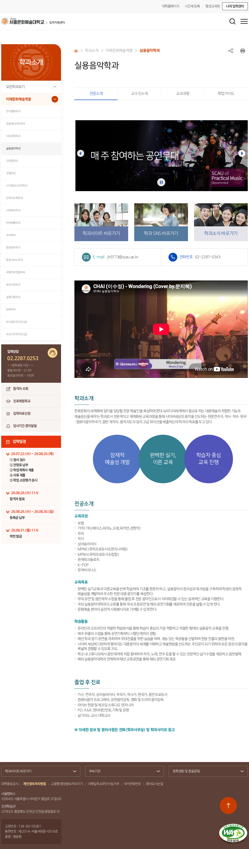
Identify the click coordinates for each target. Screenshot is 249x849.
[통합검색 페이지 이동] (232, 21)
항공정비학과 (13, 247)
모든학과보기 (15, 87)
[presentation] (80, 153)
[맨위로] (228, 805)
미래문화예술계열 (18, 99)
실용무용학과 (13, 297)
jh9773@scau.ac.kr (122, 257)
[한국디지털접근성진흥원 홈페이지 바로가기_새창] (233, 834)
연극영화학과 (13, 111)
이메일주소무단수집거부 (103, 784)
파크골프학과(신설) (16, 321)
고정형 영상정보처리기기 (67, 784)
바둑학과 (11, 309)
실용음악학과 (13, 148)
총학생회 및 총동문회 (186, 771)
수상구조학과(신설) (16, 334)
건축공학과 (12, 160)
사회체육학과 (13, 136)
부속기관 (94, 771)
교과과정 (182, 94)
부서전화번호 (132, 784)
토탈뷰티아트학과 (15, 123)
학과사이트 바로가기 (18, 771)
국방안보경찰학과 (15, 272)
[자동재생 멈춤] (161, 182)
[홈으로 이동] (76, 51)
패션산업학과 (13, 284)
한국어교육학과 (14, 198)
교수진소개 (139, 94)
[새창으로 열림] (243, 51)
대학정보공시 (9, 784)
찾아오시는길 (154, 784)
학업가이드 (226, 94)
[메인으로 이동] (33, 21)
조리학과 (11, 235)
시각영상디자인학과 (16, 185)
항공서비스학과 (14, 260)
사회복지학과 (13, 210)
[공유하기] (231, 51)
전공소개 (96, 94)
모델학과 (11, 173)
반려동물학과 (13, 222)
